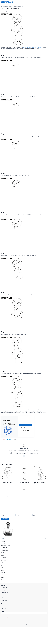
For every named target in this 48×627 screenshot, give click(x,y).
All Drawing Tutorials (5, 543)
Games (2, 552)
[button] (9, 430)
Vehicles (2, 577)
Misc (2, 579)
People (2, 553)
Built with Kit (26, 430)
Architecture (3, 560)
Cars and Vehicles (4, 550)
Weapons (3, 572)
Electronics (3, 557)
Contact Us (4, 608)
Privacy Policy (4, 597)
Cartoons (12, 6)
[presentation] (8, 473)
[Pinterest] (3, 618)
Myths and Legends (5, 575)
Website (34, 515)
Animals (2, 555)
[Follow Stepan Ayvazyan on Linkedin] (24, 456)
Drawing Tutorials (7, 6)
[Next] (45, 477)
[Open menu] (46, 2)
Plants (2, 569)
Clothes (2, 564)
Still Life (2, 570)
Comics (2, 548)
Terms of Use (4, 600)
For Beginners (4, 547)
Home (2, 6)
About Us (3, 605)
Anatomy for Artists (5, 592)
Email (18, 515)
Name (3, 515)
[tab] (23, 489)
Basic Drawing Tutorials (5, 545)
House (2, 574)
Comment (4, 501)
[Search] (45, 613)
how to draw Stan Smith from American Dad (32, 47)
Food (2, 567)
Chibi (2, 562)
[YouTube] (7, 618)
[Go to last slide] (2, 477)
